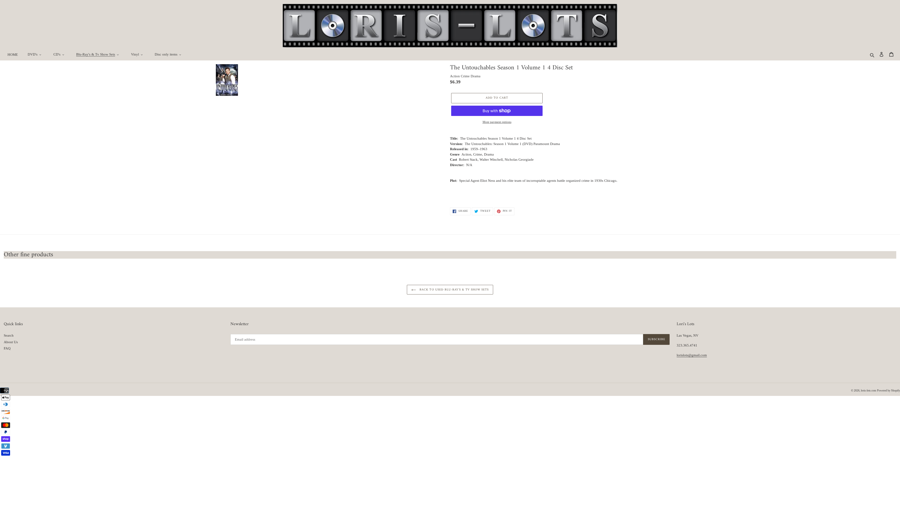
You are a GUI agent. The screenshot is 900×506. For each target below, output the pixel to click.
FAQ (7, 348)
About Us (11, 342)
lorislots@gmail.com (692, 355)
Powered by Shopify (888, 390)
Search (9, 335)
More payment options (497, 122)
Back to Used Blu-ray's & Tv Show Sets (453, 289)
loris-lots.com (868, 390)
